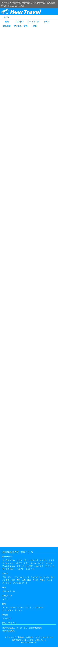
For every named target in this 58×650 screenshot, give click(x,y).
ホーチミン (6, 583)
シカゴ (28, 607)
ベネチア (18, 563)
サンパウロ (6, 618)
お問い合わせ (40, 640)
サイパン (13, 607)
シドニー (6, 599)
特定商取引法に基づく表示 (22, 640)
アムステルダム (8, 566)
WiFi (35, 26)
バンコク (6, 580)
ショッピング (33, 21)
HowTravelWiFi (8, 631)
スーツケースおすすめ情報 (31, 628)
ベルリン (20, 569)
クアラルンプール (20, 583)
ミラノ (26, 563)
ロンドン (43, 560)
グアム (5, 607)
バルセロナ (39, 566)
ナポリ (51, 560)
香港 (18, 580)
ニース (19, 560)
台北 (13, 580)
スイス (7, 17)
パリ (25, 560)
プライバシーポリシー (44, 637)
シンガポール (36, 577)
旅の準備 (7, 26)
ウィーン (48, 563)
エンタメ (20, 21)
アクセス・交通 (21, 26)
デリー (10, 577)
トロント (18, 610)
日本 (4, 577)
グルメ (47, 21)
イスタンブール (8, 591)
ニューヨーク (38, 607)
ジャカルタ (19, 577)
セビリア (29, 566)
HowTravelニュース (10, 628)
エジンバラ (33, 560)
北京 (29, 580)
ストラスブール (8, 560)
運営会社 (21, 637)
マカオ (35, 580)
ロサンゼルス (7, 610)
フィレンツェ (7, 563)
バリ (27, 577)
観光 (7, 21)
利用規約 (29, 637)
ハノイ (49, 580)
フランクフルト (8, 569)
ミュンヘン (30, 569)
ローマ (33, 563)
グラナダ (20, 566)
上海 (24, 580)
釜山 (52, 577)
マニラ (42, 580)
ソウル (46, 577)
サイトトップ (10, 637)
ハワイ (21, 607)
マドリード (49, 566)
